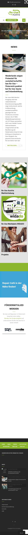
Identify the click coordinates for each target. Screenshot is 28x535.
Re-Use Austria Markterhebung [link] (7, 192)
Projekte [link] (5, 254)
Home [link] (3, 444)
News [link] (9, 444)
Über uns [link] (14, 446)
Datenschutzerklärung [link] (8, 506)
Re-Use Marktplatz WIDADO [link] (12, 224)
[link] (26, 1)
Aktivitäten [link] (23, 444)
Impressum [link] (5, 504)
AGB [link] (3, 511)
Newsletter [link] (11, 20)
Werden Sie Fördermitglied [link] (12, 318)
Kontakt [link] (22, 446)
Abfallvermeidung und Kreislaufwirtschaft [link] (14, 472)
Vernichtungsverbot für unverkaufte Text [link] (14, 489)
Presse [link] (15, 444)
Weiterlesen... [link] (12, 145)
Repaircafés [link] (6, 446)
